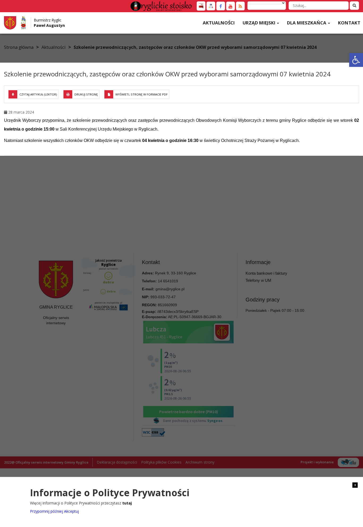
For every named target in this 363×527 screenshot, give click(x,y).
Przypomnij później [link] (46, 510)
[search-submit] (354, 5)
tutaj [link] (127, 503)
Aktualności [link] (219, 23)
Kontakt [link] (349, 23)
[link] (356, 60)
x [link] (355, 484)
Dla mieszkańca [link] (307, 23)
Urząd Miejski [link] (259, 23)
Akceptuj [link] (71, 510)
